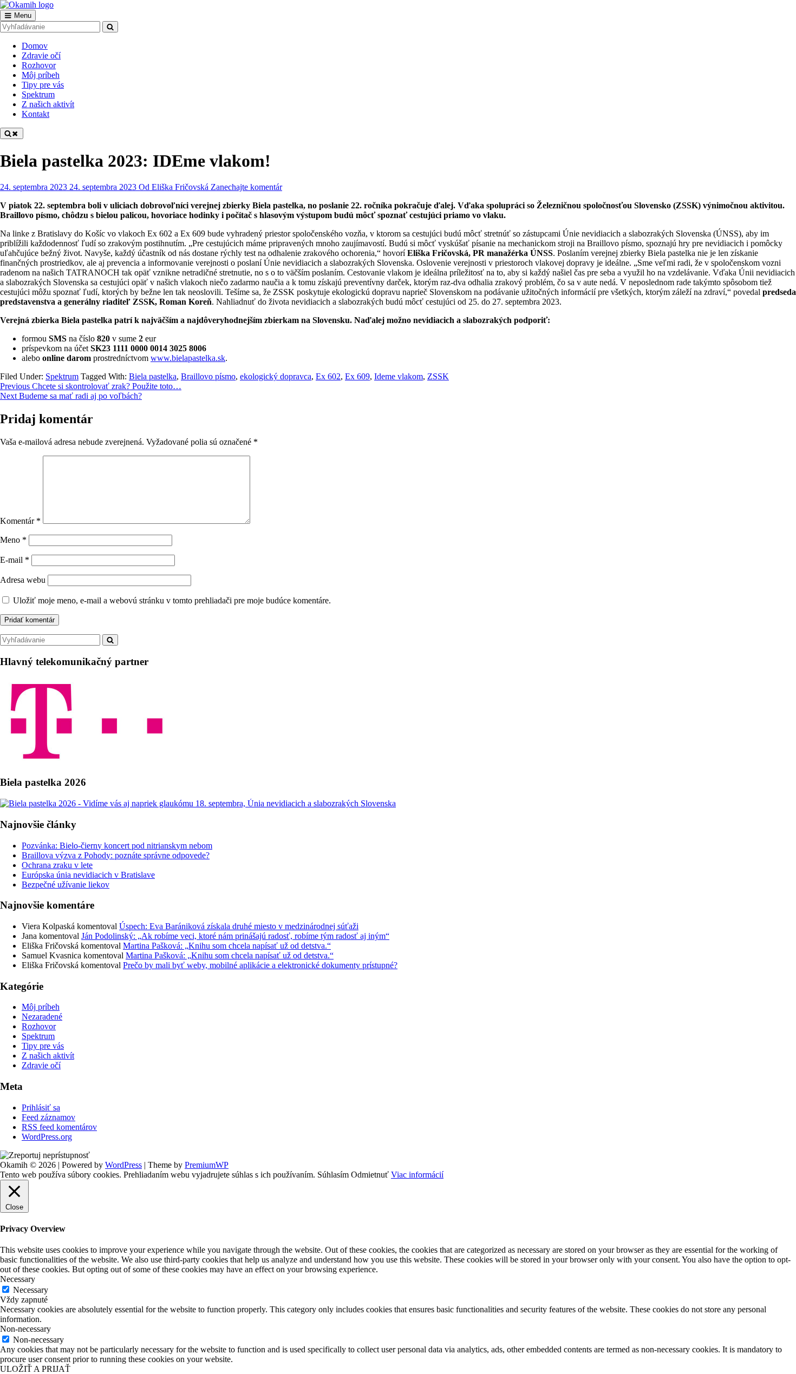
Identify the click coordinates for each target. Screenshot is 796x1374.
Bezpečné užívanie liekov (65, 884)
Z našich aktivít (48, 1055)
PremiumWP (207, 1164)
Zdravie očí (41, 1065)
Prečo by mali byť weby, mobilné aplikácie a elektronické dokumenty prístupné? (260, 965)
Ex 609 (357, 376)
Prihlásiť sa (41, 1107)
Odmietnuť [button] (370, 1174)
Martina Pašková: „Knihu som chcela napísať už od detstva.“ (227, 945)
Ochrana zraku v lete (57, 865)
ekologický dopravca (275, 376)
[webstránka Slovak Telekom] (86, 761)
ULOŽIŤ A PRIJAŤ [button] (35, 1368)
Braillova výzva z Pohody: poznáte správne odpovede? (116, 855)
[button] (45, 1155)
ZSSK (438, 376)
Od (173, 187)
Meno (13, 539)
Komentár (20, 520)
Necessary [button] (17, 1279)
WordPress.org (47, 1136)
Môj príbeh (41, 1006)
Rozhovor (39, 1026)
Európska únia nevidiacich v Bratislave (88, 874)
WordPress (123, 1164)
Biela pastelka (153, 376)
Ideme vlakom (398, 376)
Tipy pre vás (43, 1045)
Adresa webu (22, 579)
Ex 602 (328, 376)
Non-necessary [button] (25, 1328)
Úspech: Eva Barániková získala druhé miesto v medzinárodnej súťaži (238, 926)
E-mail (14, 559)
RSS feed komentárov (59, 1127)
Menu (22, 15)
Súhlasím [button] (333, 1174)
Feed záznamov (48, 1117)
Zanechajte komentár (246, 187)
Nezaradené (42, 1016)
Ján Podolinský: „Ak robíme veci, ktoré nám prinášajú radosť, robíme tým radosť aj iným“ (235, 936)
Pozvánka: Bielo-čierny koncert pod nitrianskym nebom (117, 845)
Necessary (30, 1289)
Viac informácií (417, 1174)
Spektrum (62, 376)
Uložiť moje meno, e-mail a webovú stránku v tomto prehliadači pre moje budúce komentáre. (172, 600)
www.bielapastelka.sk (188, 358)
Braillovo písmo (208, 376)
